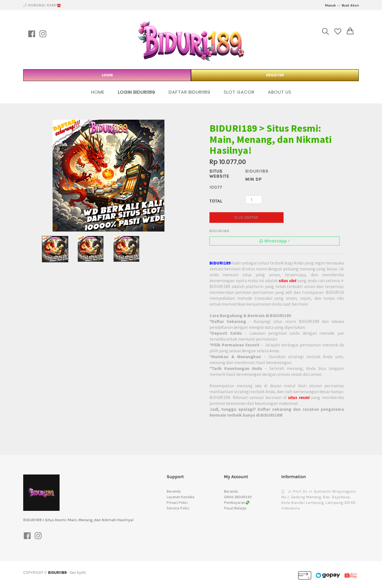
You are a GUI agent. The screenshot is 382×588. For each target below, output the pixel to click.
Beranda (174, 491)
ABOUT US (279, 92)
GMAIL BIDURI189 (237, 496)
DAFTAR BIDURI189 (189, 92)
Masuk (330, 5)
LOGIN (107, 74)
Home (98, 92)
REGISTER (275, 74)
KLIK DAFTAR (246, 217)
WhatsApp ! (276, 241)
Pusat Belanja (235, 508)
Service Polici (178, 508)
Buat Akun (350, 5)
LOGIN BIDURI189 (136, 92)
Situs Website (219, 173)
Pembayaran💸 (237, 502)
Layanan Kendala (180, 496)
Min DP (253, 179)
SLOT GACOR (239, 92)
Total (215, 201)
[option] (108, 176)
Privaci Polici (177, 502)
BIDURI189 (57, 572)
